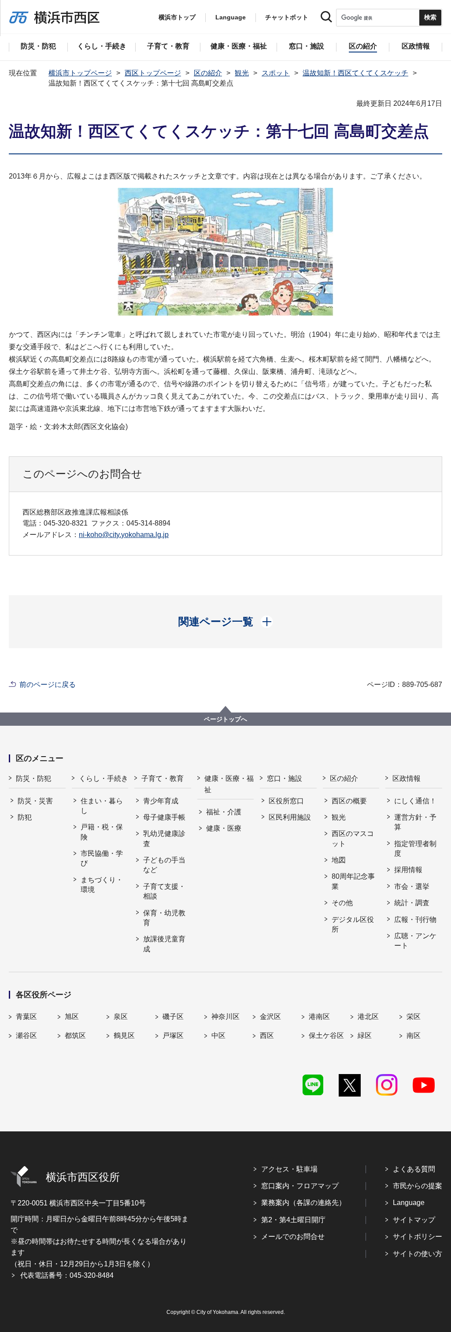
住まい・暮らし (102, 805)
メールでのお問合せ (293, 1236)
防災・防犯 (33, 778)
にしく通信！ (415, 801)
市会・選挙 (411, 886)
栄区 (414, 1016)
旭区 (72, 1016)
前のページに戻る (47, 684)
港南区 (319, 1016)
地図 (339, 860)
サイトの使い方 (417, 1253)
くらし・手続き (103, 778)
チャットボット (286, 17)
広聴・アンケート (415, 940)
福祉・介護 (223, 812)
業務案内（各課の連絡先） (303, 1202)
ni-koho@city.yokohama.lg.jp (124, 534)
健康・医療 (223, 828)
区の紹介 (208, 73)
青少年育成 (160, 801)
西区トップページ (153, 73)
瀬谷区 (26, 1035)
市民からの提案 (417, 1186)
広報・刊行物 (415, 919)
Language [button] (230, 17)
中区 (218, 1035)
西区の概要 (349, 801)
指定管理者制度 (415, 848)
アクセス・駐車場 (289, 1169)
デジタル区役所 (353, 924)
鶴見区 (124, 1035)
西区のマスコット (353, 838)
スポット (276, 73)
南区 (414, 1035)
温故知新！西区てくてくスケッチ (355, 73)
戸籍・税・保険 (102, 831)
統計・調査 (411, 903)
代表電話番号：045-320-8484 (67, 1275)
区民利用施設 (290, 817)
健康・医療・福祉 (229, 784)
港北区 (368, 1016)
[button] (225, 621)
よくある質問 (414, 1169)
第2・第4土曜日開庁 (293, 1220)
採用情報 (408, 869)
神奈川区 (225, 1016)
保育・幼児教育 (164, 917)
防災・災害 (35, 801)
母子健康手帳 (164, 817)
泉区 (121, 1016)
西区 (267, 1035)
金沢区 (270, 1016)
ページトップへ (225, 719)
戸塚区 (173, 1035)
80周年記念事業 (353, 881)
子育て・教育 (162, 778)
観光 (242, 73)
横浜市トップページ (80, 73)
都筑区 (75, 1035)
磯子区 (173, 1016)
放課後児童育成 (164, 943)
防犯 (25, 817)
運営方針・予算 (415, 822)
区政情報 (406, 778)
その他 (342, 903)
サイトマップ (414, 1220)
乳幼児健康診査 (164, 838)
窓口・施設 (284, 778)
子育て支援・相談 (164, 891)
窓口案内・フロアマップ (300, 1186)
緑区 (365, 1035)
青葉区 (26, 1016)
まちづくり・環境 (102, 884)
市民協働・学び (102, 858)
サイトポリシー (417, 1236)
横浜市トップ (177, 17)
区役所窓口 (286, 801)
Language (409, 1202)
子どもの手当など (164, 864)
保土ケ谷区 (326, 1035)
